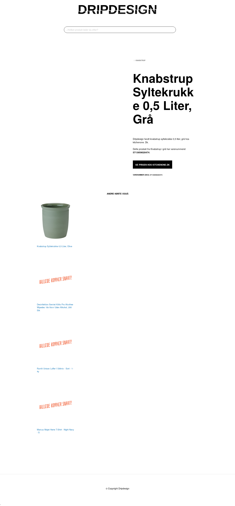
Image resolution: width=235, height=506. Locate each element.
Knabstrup (140, 60)
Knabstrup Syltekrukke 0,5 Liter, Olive (54, 246)
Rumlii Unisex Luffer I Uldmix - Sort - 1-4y (55, 370)
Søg (172, 30)
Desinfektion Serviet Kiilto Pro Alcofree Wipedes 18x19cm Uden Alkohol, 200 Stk (55, 307)
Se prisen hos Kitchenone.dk (152, 164)
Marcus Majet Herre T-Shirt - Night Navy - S (55, 431)
